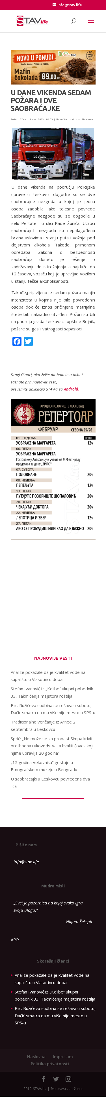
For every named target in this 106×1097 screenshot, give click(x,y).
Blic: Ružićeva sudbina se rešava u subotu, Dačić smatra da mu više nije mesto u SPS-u (55, 1015)
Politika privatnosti (50, 1063)
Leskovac (74, 119)
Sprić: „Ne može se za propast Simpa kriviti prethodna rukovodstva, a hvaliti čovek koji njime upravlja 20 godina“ (52, 746)
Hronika (61, 119)
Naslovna (88, 119)
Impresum (63, 1056)
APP (15, 939)
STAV (23, 119)
